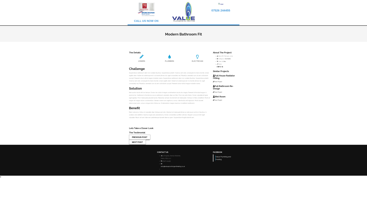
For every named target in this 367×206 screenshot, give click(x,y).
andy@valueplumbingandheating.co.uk (173, 166)
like (224, 61)
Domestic (228, 59)
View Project (218, 81)
